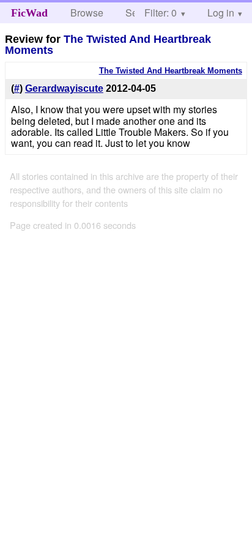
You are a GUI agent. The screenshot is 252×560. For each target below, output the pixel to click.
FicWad (29, 13)
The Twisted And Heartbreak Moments (108, 44)
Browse (86, 13)
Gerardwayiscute (64, 88)
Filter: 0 (160, 13)
